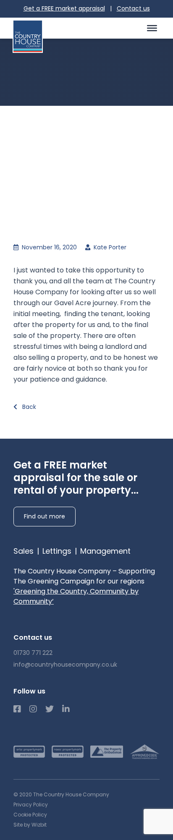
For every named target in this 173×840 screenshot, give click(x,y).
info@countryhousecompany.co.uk (65, 664)
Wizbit (39, 824)
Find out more (44, 516)
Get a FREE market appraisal (64, 8)
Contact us (133, 8)
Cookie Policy (30, 814)
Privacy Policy (30, 804)
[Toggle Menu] (152, 28)
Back (28, 407)
